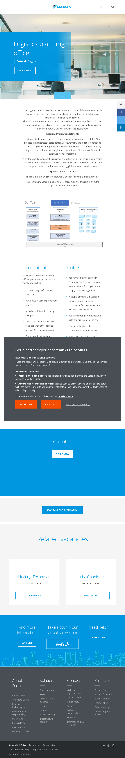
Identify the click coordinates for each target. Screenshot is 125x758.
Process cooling (47, 714)
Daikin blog (17, 718)
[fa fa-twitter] (98, 745)
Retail (42, 694)
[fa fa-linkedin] (103, 745)
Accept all (26, 404)
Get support (73, 701)
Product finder (102, 690)
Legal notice (34, 745)
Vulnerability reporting (19, 754)
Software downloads (72, 712)
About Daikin (18, 695)
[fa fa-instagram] (113, 745)
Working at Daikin (21, 731)
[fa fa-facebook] (93, 745)
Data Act (54, 749)
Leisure (43, 705)
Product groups (102, 698)
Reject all (51, 404)
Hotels (43, 710)
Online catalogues (103, 707)
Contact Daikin (74, 697)
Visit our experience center (76, 692)
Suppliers (71, 717)
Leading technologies (18, 705)
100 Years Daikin (20, 699)
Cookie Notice (65, 396)
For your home (47, 690)
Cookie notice (49, 745)
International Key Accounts (75, 723)
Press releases (19, 722)
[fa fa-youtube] (108, 745)
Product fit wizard (103, 694)
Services (71, 705)
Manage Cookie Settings (78, 404)
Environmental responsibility (19, 713)
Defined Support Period (103, 713)
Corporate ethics (39, 749)
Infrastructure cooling (46, 720)
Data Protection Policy (19, 749)
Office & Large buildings (47, 700)
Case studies (18, 727)
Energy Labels (101, 702)
